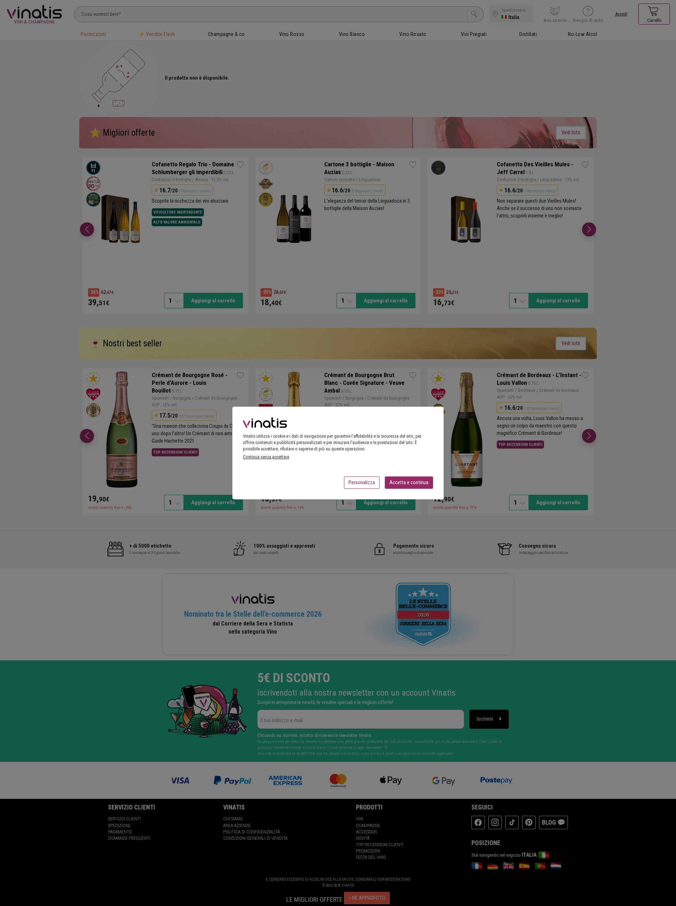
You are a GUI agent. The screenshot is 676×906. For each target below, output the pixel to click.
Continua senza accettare (266, 457)
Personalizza (362, 482)
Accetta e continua (408, 482)
